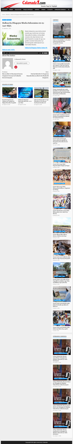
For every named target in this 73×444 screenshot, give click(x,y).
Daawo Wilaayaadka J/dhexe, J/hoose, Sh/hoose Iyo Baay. (62, 225)
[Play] (4, 53)
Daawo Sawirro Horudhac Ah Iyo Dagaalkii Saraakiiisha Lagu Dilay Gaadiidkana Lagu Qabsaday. (62, 270)
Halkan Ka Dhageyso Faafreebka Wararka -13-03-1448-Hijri (25, 92)
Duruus (43, 9)
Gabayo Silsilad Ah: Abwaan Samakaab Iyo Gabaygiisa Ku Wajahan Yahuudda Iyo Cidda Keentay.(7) (62, 420)
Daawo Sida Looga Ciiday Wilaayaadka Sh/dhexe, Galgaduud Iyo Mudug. (62, 177)
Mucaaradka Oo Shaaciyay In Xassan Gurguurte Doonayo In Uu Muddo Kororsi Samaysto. (12, 75)
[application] (25, 53)
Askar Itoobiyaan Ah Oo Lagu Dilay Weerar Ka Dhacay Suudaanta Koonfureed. (41, 92)
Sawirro (37, 9)
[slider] (46, 53)
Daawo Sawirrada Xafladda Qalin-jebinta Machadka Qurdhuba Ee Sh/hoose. (62, 294)
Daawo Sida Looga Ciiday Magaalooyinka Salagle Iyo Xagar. (62, 155)
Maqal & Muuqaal (28, 9)
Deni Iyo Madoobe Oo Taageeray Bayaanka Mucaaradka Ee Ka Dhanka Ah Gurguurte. (38, 75)
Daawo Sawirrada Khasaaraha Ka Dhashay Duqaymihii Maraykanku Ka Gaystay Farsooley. (62, 105)
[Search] (68, 9)
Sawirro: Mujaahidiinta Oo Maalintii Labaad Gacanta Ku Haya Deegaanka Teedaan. (62, 30)
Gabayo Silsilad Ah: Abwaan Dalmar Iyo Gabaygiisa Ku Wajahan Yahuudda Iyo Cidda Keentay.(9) (62, 372)
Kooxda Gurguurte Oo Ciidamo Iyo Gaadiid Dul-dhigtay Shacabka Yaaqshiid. (9, 92)
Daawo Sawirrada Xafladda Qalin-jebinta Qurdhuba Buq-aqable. (62, 318)
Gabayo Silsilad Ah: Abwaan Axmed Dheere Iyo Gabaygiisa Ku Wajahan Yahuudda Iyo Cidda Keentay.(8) (62, 396)
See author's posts (22, 63)
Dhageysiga (18, 9)
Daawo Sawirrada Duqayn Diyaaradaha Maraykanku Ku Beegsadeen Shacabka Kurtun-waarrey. (62, 129)
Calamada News (20, 59)
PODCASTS (50, 9)
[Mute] (42, 53)
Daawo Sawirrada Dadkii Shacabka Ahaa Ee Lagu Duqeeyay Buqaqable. (62, 248)
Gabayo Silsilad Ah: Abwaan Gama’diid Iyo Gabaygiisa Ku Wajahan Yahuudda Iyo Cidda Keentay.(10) (62, 347)
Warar (11, 9)
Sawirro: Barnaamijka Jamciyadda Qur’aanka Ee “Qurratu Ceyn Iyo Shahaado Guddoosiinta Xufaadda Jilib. (62, 54)
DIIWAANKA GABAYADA (60, 9)
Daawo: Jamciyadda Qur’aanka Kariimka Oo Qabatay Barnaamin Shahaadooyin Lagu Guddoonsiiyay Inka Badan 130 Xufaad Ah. (62, 80)
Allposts (4, 9)
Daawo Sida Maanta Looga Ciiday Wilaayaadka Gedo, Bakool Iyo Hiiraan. (62, 201)
